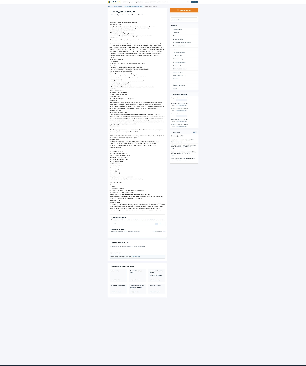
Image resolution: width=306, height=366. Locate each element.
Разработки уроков (128, 2)
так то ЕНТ (110, 6)
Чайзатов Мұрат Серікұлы (118, 14)
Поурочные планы (139, 2)
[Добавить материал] (179, 2)
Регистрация (194, 2)
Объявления (165, 2)
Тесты (158, 2)
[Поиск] (182, 2)
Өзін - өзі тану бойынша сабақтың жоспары (134, 6)
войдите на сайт (136, 256)
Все (194, 132)
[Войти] (184, 2)
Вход (188, 2)
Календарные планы (150, 2)
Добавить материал (185, 10)
